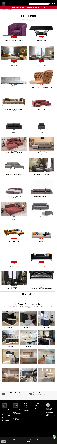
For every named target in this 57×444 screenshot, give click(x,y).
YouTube (38, 408)
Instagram (38, 407)
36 (31, 294)
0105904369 (16, 421)
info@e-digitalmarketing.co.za (6, 418)
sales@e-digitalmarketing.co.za (17, 419)
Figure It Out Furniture (6, 9)
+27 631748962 (6, 420)
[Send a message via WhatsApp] (54, 437)
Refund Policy (26, 410)
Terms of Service (27, 412)
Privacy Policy (26, 407)
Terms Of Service (27, 408)
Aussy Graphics (42, 439)
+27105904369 (50, 417)
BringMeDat (31, 439)
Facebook (38, 405)
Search (25, 405)
